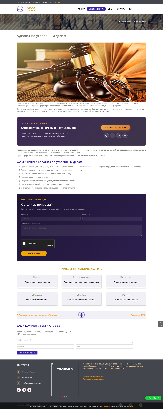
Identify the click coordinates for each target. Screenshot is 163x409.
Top (160, 325)
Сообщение (31, 223)
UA (59, 2)
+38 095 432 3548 (24, 2)
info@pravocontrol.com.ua (43, 2)
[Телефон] (106, 135)
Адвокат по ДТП (137, 315)
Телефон (86, 215)
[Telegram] (118, 135)
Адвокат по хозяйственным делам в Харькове (38, 315)
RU (56, 2)
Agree (131, 406)
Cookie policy (106, 406)
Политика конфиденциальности (93, 376)
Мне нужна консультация (115, 127)
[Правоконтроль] (27, 9)
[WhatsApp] (125, 135)
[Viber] (112, 135)
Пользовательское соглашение (93, 379)
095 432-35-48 (27, 377)
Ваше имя (25, 215)
